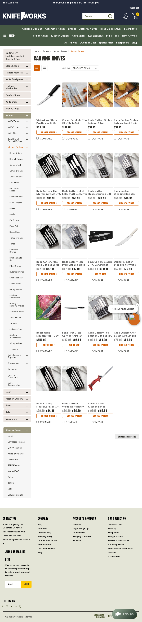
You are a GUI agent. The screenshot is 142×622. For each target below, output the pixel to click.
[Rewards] (124, 614)
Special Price (106, 42)
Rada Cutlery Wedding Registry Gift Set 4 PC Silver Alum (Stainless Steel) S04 (73, 405)
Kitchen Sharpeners (15, 296)
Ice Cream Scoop (14, 189)
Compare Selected (127, 436)
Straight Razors (115, 536)
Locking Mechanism (12, 87)
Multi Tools (112, 35)
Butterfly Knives (88, 28)
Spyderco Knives (16, 441)
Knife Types (14, 121)
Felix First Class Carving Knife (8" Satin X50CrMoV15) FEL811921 (74, 334)
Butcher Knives (17, 271)
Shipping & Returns (82, 536)
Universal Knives (14, 250)
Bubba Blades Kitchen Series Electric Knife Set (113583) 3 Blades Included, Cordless (99, 405)
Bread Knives (16, 153)
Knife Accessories (14, 384)
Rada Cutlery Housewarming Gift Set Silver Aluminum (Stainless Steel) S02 (48, 405)
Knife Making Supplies (14, 356)
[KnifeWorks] (37, 16)
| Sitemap (28, 616)
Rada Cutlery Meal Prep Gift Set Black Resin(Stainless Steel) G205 (73, 263)
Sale (8, 412)
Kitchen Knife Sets (16, 258)
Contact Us (9, 518)
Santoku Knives (17, 311)
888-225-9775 (11, 2)
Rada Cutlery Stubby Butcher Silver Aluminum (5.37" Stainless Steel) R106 (100, 121)
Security (112, 528)
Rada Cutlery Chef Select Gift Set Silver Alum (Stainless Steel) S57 (74, 192)
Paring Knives (16, 289)
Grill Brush (15, 182)
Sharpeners (122, 42)
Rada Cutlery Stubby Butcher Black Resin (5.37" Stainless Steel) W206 (126, 121)
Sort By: (66, 68)
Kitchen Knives (17, 196)
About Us (42, 528)
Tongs (12, 243)
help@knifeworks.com (19, 539)
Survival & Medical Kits (118, 540)
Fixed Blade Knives (111, 28)
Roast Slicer (15, 232)
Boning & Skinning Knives (17, 304)
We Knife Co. (14, 471)
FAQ (40, 524)
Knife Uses (11, 101)
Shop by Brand (13, 430)
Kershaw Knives (16, 453)
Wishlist (134, 7)
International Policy (47, 540)
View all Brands (15, 494)
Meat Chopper (16, 202)
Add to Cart (100, 274)
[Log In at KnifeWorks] (125, 16)
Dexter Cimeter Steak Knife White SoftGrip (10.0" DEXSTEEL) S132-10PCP (125, 263)
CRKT (11, 489)
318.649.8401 (15, 535)
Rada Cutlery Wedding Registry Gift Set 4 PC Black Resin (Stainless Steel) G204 (125, 192)
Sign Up (84, 528)
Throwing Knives (116, 544)
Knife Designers (14, 79)
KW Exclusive (96, 35)
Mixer (12, 208)
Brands (72, 28)
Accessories (114, 556)
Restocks (12, 369)
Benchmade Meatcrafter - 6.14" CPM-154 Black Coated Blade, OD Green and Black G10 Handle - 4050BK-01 (48, 334)
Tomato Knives (16, 237)
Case (10, 436)
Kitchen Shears (17, 277)
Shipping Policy (45, 536)
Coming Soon (13, 95)
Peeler (13, 214)
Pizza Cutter (15, 226)
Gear (8, 392)
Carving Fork (15, 165)
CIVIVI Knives (15, 447)
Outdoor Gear (88, 42)
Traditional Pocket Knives (15, 140)
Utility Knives (16, 329)
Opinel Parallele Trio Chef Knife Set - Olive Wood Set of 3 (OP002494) (74, 121)
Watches (112, 552)
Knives (9, 115)
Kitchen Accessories (15, 336)
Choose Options (49, 132)
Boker (11, 477)
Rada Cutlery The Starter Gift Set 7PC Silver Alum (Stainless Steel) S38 (48, 192)
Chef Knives (15, 283)
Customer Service (46, 548)
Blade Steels (12, 65)
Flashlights (130, 28)
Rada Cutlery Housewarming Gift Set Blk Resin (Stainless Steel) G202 (99, 192)
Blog (134, 42)
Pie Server (14, 220)
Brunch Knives (16, 159)
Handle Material (14, 72)
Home (36, 51)
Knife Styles (79, 35)
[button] (134, 319)
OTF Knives (70, 42)
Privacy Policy (44, 532)
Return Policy (44, 544)
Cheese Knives (17, 176)
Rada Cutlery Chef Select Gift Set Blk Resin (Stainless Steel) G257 (125, 334)
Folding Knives (40, 35)
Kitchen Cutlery (60, 35)
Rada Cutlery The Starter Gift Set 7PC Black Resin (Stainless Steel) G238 (100, 334)
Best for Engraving (13, 376)
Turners (13, 323)
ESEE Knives (14, 465)
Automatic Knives (55, 28)
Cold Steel (13, 459)
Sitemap (77, 540)
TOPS (11, 483)
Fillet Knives (15, 266)
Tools (9, 405)
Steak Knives (15, 317)
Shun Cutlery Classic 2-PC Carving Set (100, 263)
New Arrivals (129, 35)
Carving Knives (16, 170)
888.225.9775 (18, 531)
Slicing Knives (16, 343)
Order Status (79, 532)
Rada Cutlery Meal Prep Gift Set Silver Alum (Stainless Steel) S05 (47, 263)
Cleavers (14, 349)
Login (75, 528)
